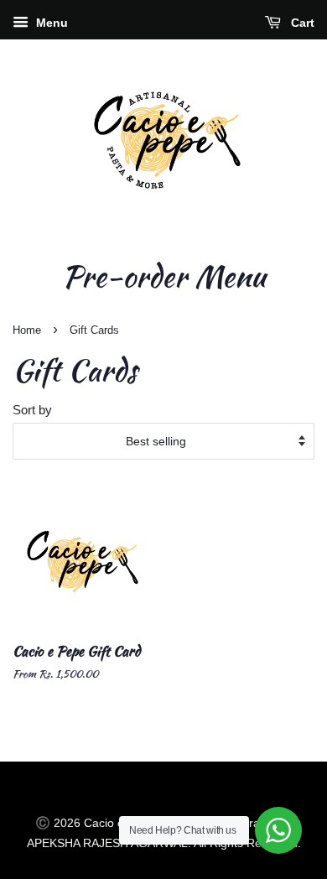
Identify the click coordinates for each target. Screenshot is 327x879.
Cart (301, 22)
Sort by (32, 410)
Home (27, 330)
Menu (50, 22)
